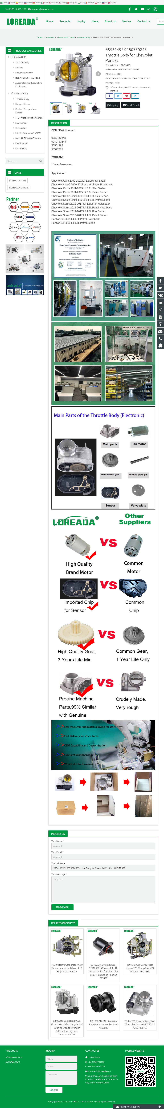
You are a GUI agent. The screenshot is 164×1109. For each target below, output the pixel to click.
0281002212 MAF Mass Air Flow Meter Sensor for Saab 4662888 (103, 1024)
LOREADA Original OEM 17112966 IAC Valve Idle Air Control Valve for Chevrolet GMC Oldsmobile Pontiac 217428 (103, 971)
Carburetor (20, 127)
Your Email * (57, 852)
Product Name (58, 863)
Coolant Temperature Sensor (26, 110)
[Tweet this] (118, 96)
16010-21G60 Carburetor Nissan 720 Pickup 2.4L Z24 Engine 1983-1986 (140, 968)
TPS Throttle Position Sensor (29, 117)
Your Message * (59, 874)
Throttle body (22, 62)
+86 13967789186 (96, 1061)
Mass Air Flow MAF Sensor (28, 138)
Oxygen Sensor (22, 103)
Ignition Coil (21, 148)
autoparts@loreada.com (42, 9)
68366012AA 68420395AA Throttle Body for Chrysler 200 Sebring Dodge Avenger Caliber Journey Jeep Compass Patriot (67, 1027)
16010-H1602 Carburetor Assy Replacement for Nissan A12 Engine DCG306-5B (67, 968)
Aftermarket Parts (19, 93)
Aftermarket (116, 87)
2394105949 (94, 1057)
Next (98, 73)
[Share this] (109, 96)
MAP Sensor (21, 122)
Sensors (19, 67)
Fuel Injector (21, 143)
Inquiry (114, 105)
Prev (52, 73)
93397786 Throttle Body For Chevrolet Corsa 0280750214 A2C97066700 (140, 1024)
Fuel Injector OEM (24, 72)
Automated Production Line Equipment (28, 84)
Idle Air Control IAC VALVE (28, 133)
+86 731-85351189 (16, 9)
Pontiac (114, 90)
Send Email (132, 105)
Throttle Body (22, 98)
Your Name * (57, 841)
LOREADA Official (19, 187)
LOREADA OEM (18, 56)
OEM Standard (131, 87)
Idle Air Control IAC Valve (27, 77)
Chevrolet (145, 87)
